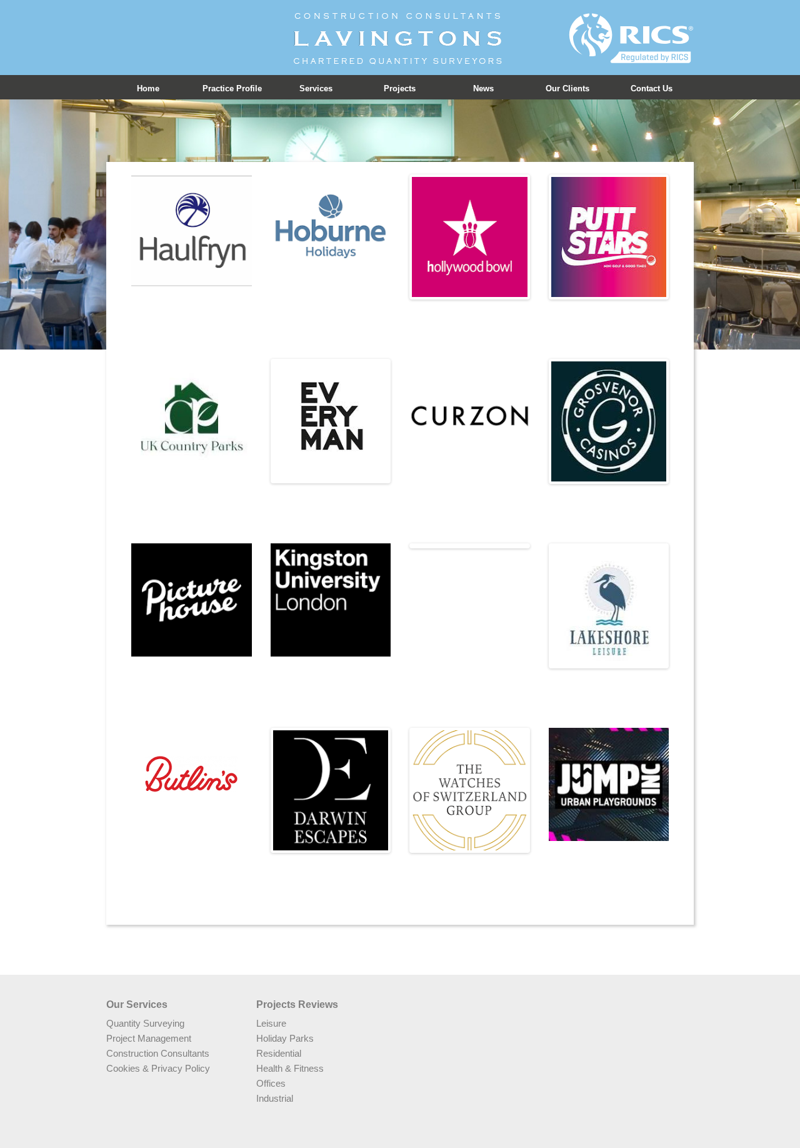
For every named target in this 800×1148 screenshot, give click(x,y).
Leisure (271, 1023)
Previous (393, 236)
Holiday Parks (285, 1038)
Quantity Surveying (145, 1023)
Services (315, 88)
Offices (271, 1083)
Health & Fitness (290, 1068)
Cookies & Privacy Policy (158, 1068)
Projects (400, 88)
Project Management (148, 1038)
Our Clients (567, 88)
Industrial (274, 1098)
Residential (278, 1053)
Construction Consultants (157, 1053)
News (483, 88)
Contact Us (651, 88)
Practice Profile (232, 88)
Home (148, 88)
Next (546, 236)
